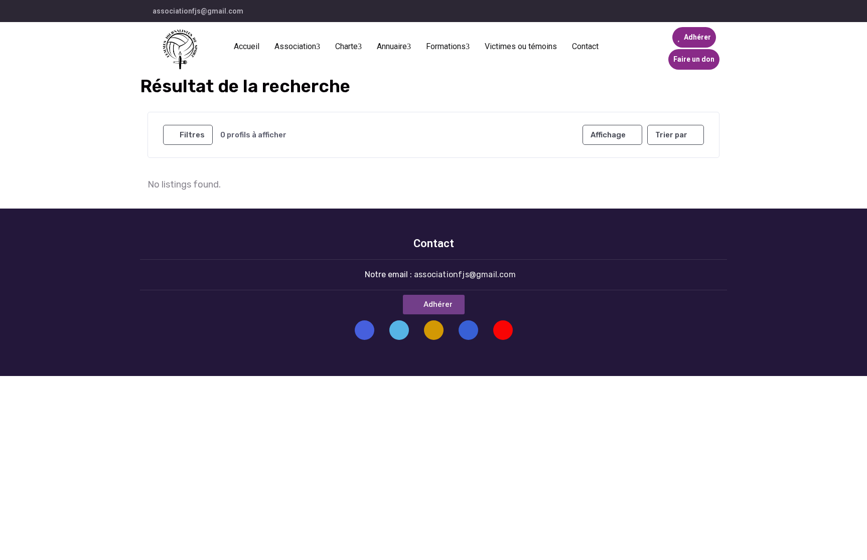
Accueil (246, 46)
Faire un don (693, 59)
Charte (346, 46)
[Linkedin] (468, 330)
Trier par (671, 134)
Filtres (192, 134)
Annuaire (392, 46)
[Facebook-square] (364, 330)
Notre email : (440, 274)
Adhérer (696, 37)
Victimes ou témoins (521, 46)
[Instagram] (434, 330)
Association (295, 46)
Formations (446, 46)
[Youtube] (503, 330)
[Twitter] (399, 330)
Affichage (608, 134)
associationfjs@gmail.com (198, 11)
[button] (434, 304)
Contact (585, 46)
